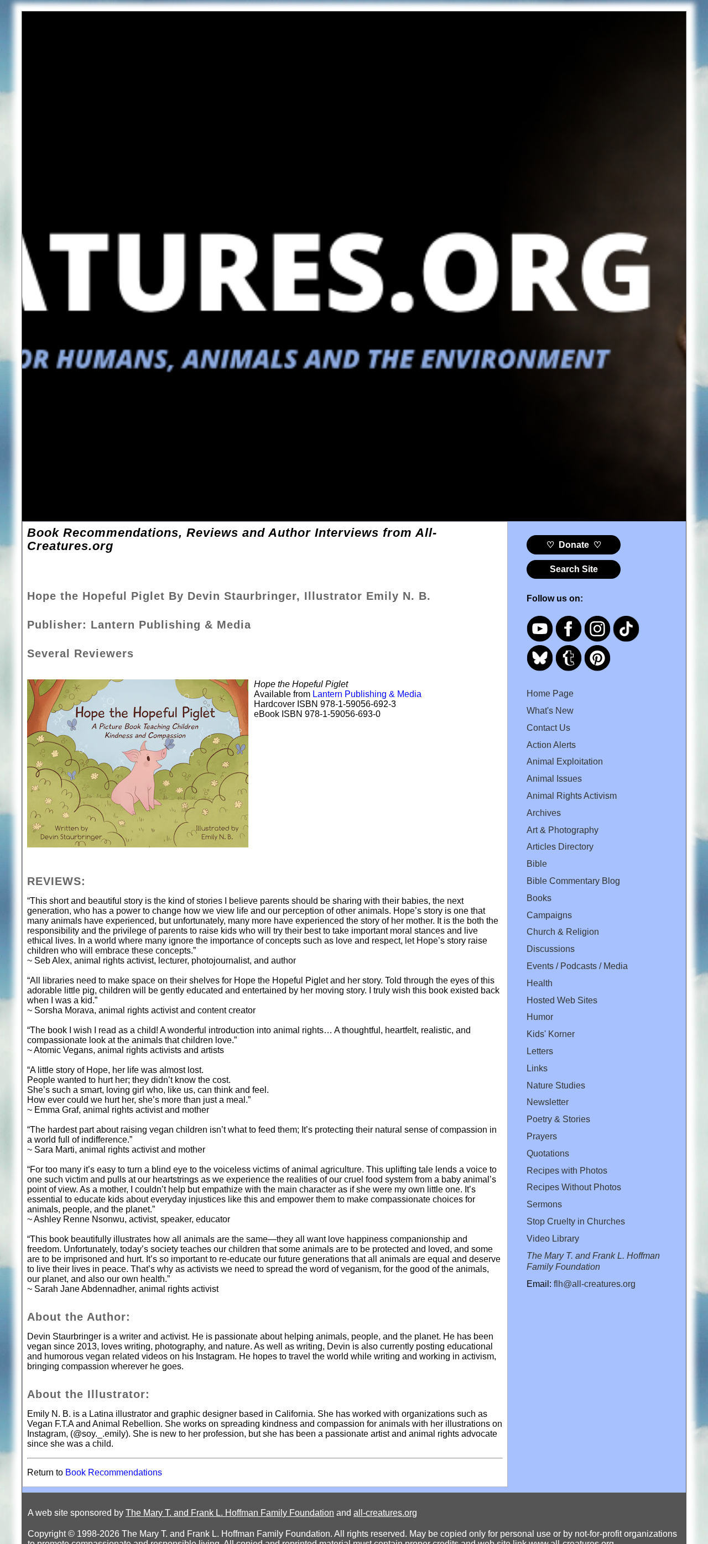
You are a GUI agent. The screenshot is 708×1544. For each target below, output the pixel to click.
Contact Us (548, 727)
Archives (544, 813)
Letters (540, 1051)
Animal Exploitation (565, 761)
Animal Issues (554, 778)
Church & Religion (563, 931)
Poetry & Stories (558, 1119)
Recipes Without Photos (574, 1187)
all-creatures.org (385, 1512)
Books (539, 898)
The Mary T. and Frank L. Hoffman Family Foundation (230, 1512)
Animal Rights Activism (572, 795)
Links (537, 1068)
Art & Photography (562, 830)
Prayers (542, 1136)
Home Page (550, 693)
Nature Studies (556, 1085)
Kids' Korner (551, 1034)
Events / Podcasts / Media (577, 966)
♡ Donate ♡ (573, 544)
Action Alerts (551, 745)
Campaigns (549, 915)
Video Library (553, 1238)
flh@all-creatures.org (595, 1284)
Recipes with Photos (567, 1170)
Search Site (574, 569)
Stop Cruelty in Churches (576, 1221)
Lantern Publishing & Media (367, 694)
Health (540, 983)
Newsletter (548, 1102)
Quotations (548, 1153)
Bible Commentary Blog (573, 881)
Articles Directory (560, 846)
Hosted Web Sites (562, 1000)
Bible (537, 863)
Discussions (551, 949)
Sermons (544, 1204)
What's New (550, 710)
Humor (540, 1017)
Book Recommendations (113, 1472)
